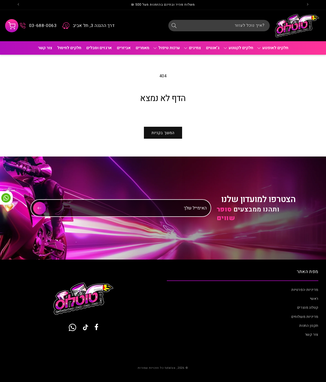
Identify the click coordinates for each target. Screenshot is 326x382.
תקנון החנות (308, 325)
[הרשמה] (39, 208)
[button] (11, 25)
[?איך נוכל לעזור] (174, 25)
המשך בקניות (163, 133)
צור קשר (311, 334)
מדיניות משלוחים (304, 316)
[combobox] (219, 25)
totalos (170, 368)
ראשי (314, 298)
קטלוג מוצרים (307, 307)
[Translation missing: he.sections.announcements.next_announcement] (18, 5)
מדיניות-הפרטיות (304, 289)
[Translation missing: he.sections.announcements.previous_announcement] (307, 5)
